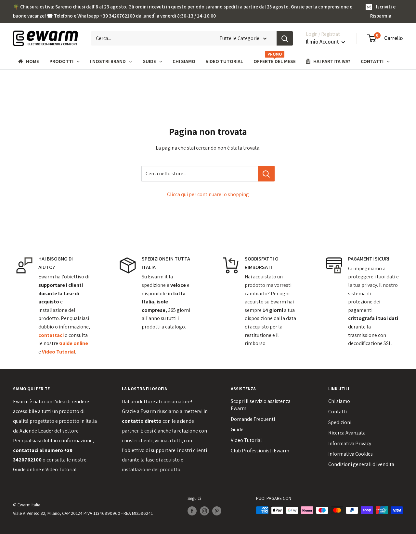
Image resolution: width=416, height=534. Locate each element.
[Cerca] (285, 38)
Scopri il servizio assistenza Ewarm (261, 405)
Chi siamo (339, 401)
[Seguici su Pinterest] (216, 511)
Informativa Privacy (349, 443)
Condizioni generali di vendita (361, 464)
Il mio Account (323, 41)
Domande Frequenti (253, 419)
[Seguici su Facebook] (192, 511)
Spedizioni (339, 422)
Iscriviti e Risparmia (383, 11)
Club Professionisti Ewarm (260, 450)
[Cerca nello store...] (266, 173)
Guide (237, 429)
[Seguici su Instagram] (204, 511)
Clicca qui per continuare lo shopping (208, 194)
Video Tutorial (61, 469)
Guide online (27, 469)
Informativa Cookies (350, 453)
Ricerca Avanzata (347, 432)
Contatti (337, 411)
